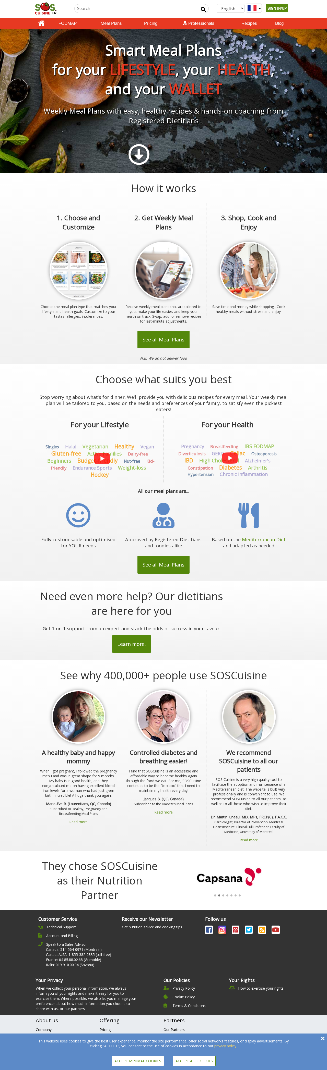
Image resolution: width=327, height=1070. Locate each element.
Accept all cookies (194, 1061)
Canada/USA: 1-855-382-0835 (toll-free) (78, 954)
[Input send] (203, 9)
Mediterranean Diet (264, 539)
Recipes (249, 23)
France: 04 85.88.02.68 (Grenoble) (73, 959)
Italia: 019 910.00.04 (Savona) (70, 964)
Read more (78, 821)
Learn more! (131, 644)
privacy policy (225, 1045)
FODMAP (68, 23)
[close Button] (323, 1038)
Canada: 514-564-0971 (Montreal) (74, 949)
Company (44, 1029)
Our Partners (174, 1029)
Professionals (200, 23)
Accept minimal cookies (137, 1061)
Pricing (150, 23)
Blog (279, 23)
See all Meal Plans (163, 339)
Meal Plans (111, 23)
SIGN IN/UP (277, 8)
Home (41, 23)
